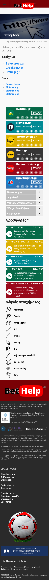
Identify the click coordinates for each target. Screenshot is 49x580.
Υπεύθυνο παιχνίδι (10, 496)
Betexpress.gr (15, 63)
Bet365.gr (23, 108)
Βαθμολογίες (5, 569)
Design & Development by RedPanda (13, 561)
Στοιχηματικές (16, 569)
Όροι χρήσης (7, 502)
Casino (25, 569)
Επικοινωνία (7, 499)
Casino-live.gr (13, 84)
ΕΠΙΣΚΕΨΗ (36, 113)
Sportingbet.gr (26, 177)
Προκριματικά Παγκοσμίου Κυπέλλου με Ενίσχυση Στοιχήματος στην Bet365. (28, 234)
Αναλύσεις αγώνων (32, 567)
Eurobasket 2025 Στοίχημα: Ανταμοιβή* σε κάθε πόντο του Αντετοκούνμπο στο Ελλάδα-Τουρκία (26, 291)
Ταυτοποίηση (14, 192)
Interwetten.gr (27, 136)
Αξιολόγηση (13, 213)
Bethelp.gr (13, 72)
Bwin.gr (21, 150)
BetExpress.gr (7, 477)
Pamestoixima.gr (28, 164)
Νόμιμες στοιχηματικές (20, 202)
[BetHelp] (24, 390)
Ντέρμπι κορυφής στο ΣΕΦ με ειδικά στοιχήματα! (25, 261)
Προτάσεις (4, 567)
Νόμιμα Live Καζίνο (18, 208)
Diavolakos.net (8, 474)
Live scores (20, 567)
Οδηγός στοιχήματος (23, 302)
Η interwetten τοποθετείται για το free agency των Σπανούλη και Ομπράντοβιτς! (27, 249)
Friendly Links (7, 493)
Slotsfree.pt (12, 90)
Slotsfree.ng (12, 94)
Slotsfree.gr (12, 87)
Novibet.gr (23, 122)
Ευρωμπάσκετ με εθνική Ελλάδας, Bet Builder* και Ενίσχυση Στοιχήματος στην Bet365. (27, 276)
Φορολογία (13, 197)
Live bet (12, 567)
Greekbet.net (14, 68)
